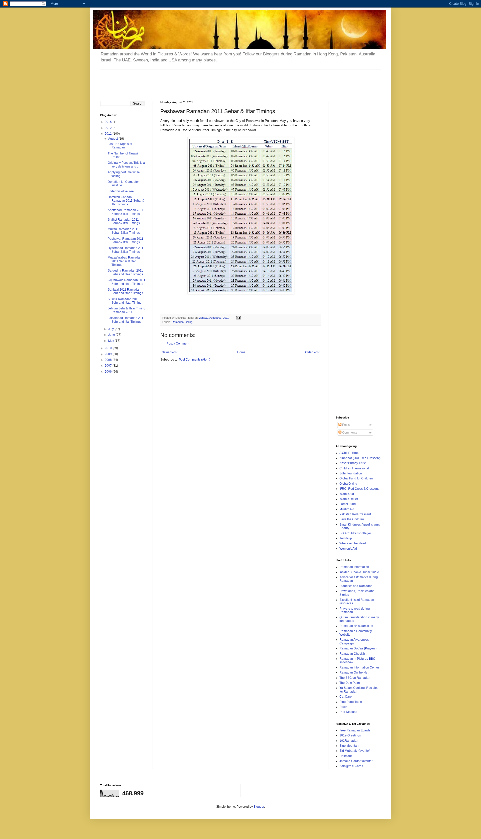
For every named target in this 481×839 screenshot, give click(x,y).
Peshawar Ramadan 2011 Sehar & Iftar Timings (125, 240)
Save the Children (351, 519)
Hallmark (345, 756)
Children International (354, 468)
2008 (108, 360)
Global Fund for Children (356, 478)
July (111, 329)
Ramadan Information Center (359, 667)
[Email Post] (238, 317)
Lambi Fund (347, 504)
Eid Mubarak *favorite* (354, 750)
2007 (108, 365)
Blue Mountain (349, 745)
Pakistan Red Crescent (355, 514)
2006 (108, 371)
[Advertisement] (221, 80)
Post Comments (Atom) (194, 359)
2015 (108, 122)
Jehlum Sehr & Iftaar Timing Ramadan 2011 (126, 310)
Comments (349, 432)
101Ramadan (348, 740)
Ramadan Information (354, 567)
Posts (345, 425)
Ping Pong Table (350, 702)
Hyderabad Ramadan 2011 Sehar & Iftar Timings (126, 249)
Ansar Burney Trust (352, 463)
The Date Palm (349, 683)
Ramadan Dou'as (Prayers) (358, 648)
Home (241, 352)
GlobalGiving (348, 483)
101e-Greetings (350, 735)
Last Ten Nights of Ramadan (120, 145)
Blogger (259, 806)
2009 (108, 354)
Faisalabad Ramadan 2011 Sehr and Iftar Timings (126, 319)
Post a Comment (178, 343)
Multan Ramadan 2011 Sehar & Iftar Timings (124, 230)
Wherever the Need (352, 543)
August (113, 138)
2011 (108, 133)
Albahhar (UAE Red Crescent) (360, 458)
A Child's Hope (349, 453)
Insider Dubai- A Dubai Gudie (359, 572)
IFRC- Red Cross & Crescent (359, 488)
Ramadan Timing (182, 321)
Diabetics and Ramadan (356, 586)
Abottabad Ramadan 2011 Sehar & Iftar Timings (126, 211)
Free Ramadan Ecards (354, 730)
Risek (343, 707)
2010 (108, 348)
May (111, 341)
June (112, 335)
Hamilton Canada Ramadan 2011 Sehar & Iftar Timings (126, 200)
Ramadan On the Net (353, 672)
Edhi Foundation (350, 473)
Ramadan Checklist (352, 653)
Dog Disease (348, 712)
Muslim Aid (346, 509)
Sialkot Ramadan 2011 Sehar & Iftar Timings (124, 221)
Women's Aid (348, 548)
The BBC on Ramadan (354, 678)
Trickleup (345, 538)
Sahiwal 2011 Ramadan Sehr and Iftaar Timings (125, 291)
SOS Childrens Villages (355, 533)
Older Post (312, 352)
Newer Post (169, 352)
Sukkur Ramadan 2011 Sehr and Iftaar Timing (125, 300)
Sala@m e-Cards (351, 766)
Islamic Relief (348, 499)
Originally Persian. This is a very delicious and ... (126, 164)
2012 (108, 128)
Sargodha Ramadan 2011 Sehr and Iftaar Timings (125, 272)
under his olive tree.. (121, 191)
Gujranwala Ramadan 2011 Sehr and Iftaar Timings (126, 281)
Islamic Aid (346, 494)
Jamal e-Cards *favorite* (356, 761)
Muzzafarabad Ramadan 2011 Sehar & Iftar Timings (125, 261)
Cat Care (345, 696)
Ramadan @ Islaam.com (356, 626)
